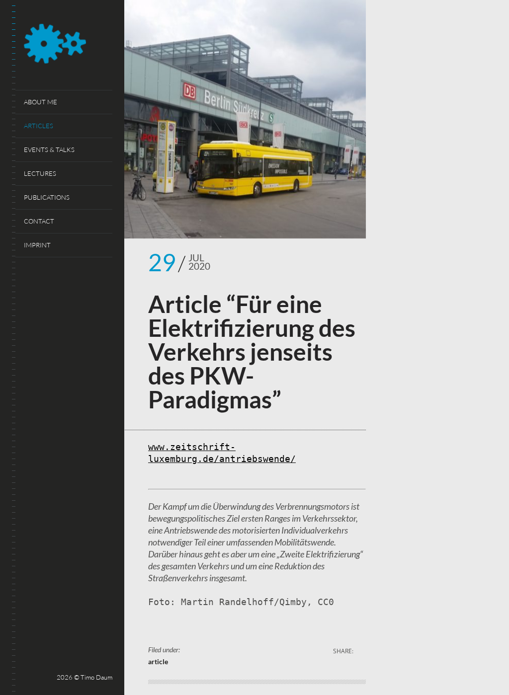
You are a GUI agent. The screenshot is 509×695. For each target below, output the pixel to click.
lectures (40, 173)
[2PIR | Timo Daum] (68, 45)
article (158, 661)
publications (47, 197)
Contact (39, 221)
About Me (40, 102)
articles (38, 126)
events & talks (49, 150)
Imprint (37, 245)
